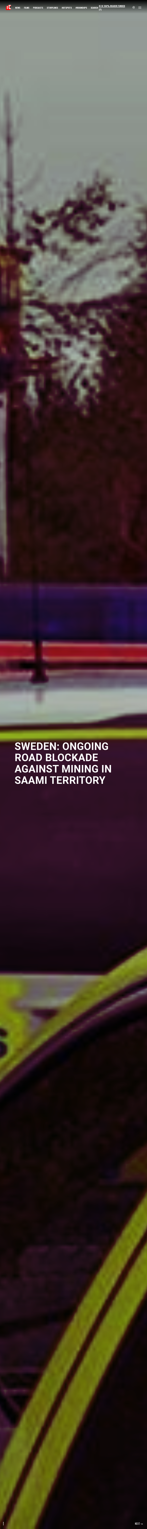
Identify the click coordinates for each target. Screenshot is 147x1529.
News (17, 7)
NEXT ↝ (139, 1523)
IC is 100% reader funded (112, 6)
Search (94, 7)
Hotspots (67, 7)
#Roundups (81, 7)
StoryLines (52, 7)
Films (26, 7)
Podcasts (38, 7)
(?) (100, 9)
